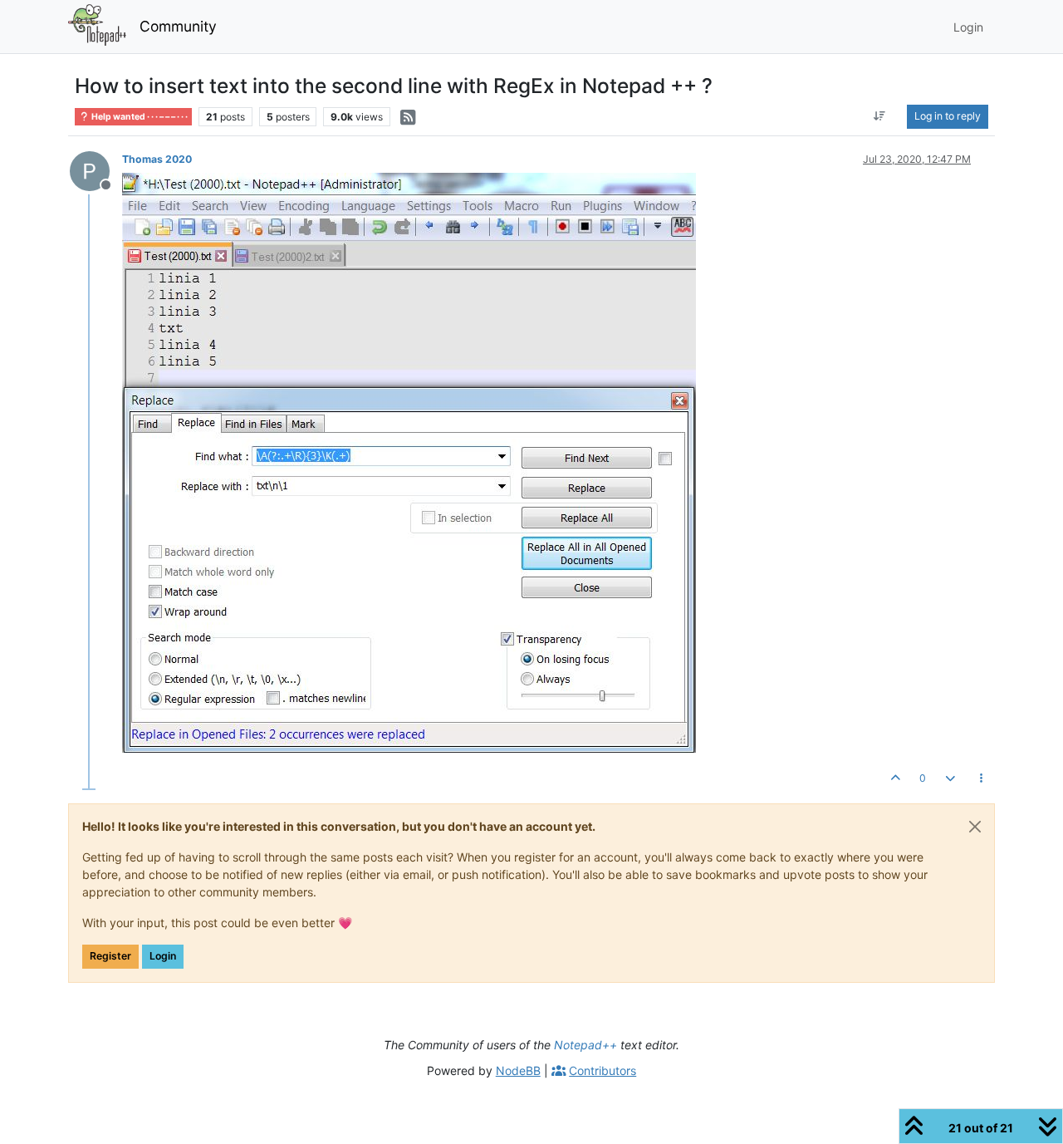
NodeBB (518, 1070)
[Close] (975, 826)
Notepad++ (585, 1045)
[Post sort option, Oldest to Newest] (880, 116)
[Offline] (96, 170)
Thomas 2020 (157, 159)
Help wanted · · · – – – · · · (139, 116)
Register (110, 956)
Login (162, 956)
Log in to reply (947, 116)
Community (178, 26)
